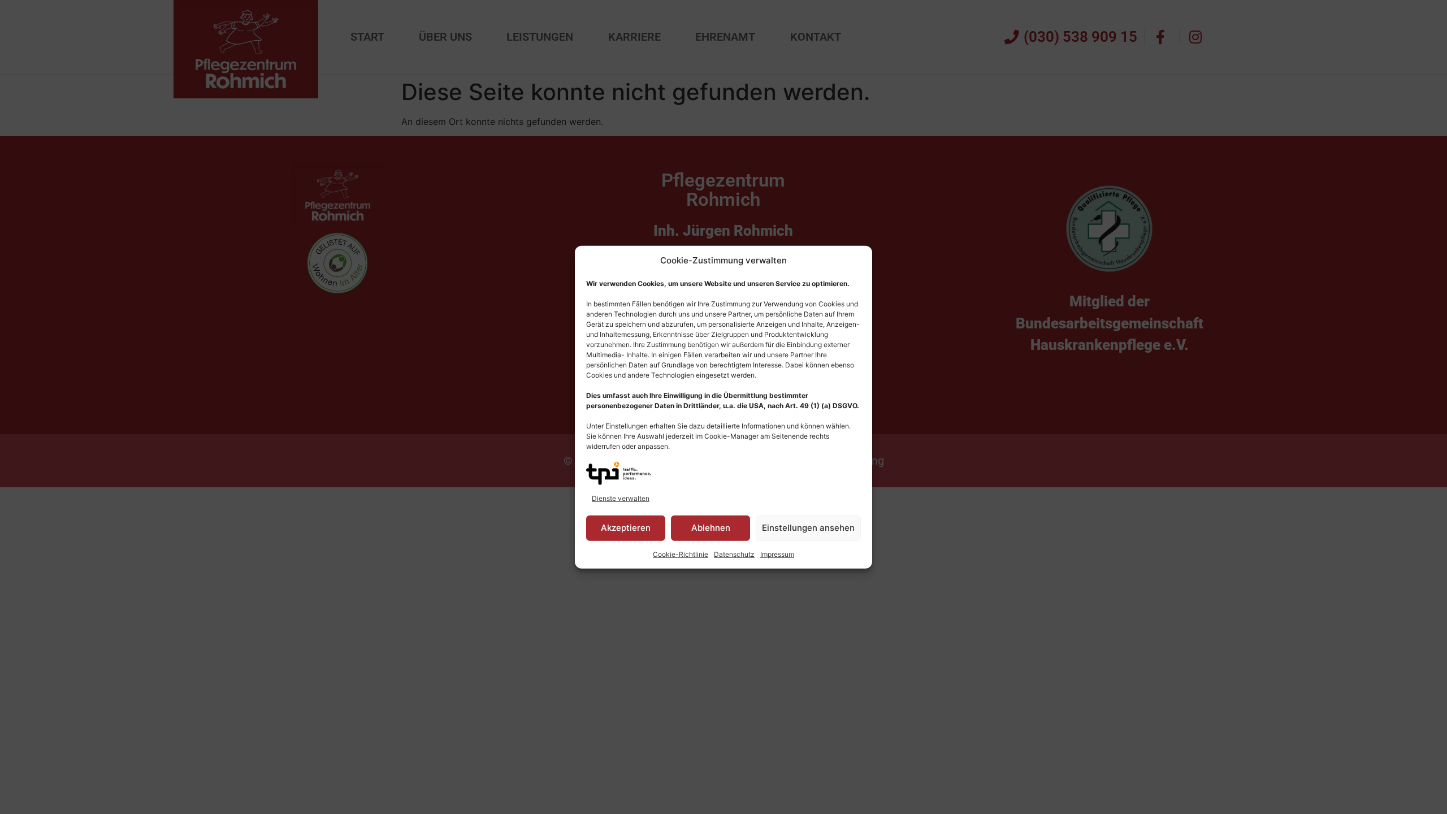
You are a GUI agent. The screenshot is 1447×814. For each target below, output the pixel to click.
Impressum (777, 553)
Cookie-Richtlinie (680, 553)
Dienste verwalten (620, 497)
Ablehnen (710, 527)
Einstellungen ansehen (808, 527)
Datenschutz (734, 553)
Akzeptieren (626, 527)
